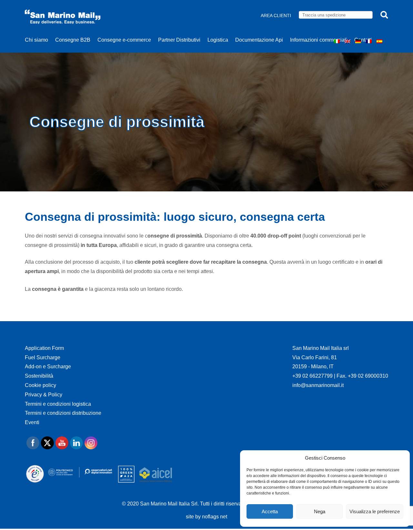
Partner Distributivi (179, 40)
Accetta (270, 511)
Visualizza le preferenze (374, 511)
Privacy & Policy (43, 394)
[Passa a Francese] (369, 41)
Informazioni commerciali (318, 40)
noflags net (214, 516)
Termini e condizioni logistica (58, 404)
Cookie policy (40, 385)
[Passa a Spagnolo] (380, 41)
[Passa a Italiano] (337, 41)
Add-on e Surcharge (48, 366)
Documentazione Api (259, 40)
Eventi (32, 422)
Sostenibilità (39, 376)
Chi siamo (36, 40)
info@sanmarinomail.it (318, 385)
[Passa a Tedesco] (359, 41)
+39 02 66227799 (313, 376)
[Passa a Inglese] (348, 41)
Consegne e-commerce (124, 40)
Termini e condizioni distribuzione (63, 413)
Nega (319, 511)
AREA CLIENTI (276, 15)
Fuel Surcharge (42, 357)
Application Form (44, 348)
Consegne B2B (72, 40)
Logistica (217, 40)
